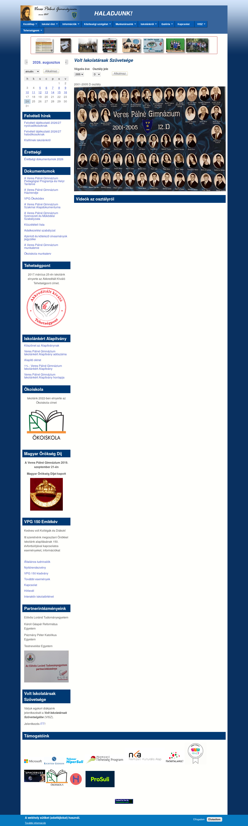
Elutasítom (214, 819)
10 (27, 92)
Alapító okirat (32, 360)
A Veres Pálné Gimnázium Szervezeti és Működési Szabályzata (41, 216)
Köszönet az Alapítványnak (41, 345)
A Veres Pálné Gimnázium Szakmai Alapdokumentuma (42, 205)
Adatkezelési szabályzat (39, 230)
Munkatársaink (123, 24)
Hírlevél (29, 591)
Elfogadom (199, 819)
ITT (42, 724)
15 (59, 92)
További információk (35, 823)
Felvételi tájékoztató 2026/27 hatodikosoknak (42, 132)
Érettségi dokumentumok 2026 (43, 159)
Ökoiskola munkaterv (37, 253)
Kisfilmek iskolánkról (37, 140)
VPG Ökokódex (34, 198)
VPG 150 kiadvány (36, 573)
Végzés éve (82, 69)
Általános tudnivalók (37, 562)
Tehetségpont (30, 31)
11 (33, 92)
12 (40, 92)
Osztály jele (100, 69)
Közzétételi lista (34, 224)
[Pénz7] (195, 763)
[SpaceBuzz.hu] (35, 786)
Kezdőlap (27, 24)
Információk (68, 24)
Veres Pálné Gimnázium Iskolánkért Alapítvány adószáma (45, 352)
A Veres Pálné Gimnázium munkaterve (41, 246)
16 (65, 92)
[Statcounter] (124, 801)
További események (37, 579)
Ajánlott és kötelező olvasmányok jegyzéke (45, 237)
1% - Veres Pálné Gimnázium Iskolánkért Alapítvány (43, 367)
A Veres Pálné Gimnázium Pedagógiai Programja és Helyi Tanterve (44, 181)
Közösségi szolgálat (94, 24)
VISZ (198, 24)
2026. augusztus (46, 62)
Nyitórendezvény (35, 567)
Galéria (164, 24)
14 (52, 92)
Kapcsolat (184, 24)
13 (46, 92)
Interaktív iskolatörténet (39, 596)
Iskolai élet (47, 24)
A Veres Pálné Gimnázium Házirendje (41, 191)
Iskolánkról (146, 24)
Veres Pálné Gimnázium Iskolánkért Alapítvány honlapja (44, 375)
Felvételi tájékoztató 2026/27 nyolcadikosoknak (42, 124)
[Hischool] (65, 786)
